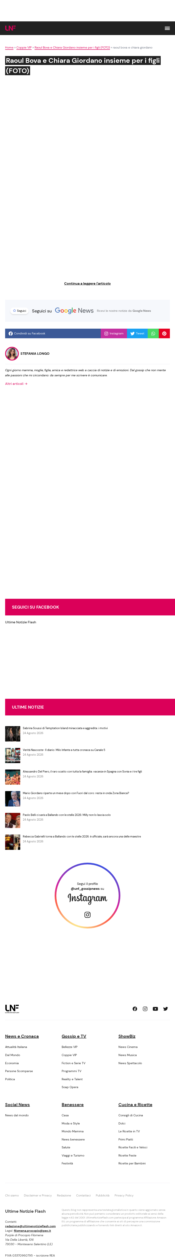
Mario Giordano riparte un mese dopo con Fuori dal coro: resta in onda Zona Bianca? (76, 793)
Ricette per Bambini (132, 1163)
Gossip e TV (74, 1036)
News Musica (127, 1055)
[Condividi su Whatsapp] (153, 333)
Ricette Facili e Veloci (132, 1147)
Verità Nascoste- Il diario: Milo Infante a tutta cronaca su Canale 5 (64, 750)
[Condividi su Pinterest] (164, 333)
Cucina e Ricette (135, 1104)
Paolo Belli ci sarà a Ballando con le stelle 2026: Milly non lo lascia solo (67, 815)
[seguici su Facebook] (135, 1009)
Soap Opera (70, 1087)
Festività (67, 1163)
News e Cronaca (22, 1036)
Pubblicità (102, 1195)
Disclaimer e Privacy (38, 1195)
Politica (10, 1079)
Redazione (64, 1195)
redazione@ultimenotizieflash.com (30, 1226)
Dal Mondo (12, 1055)
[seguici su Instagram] (145, 1009)
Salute (66, 1147)
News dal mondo (17, 1115)
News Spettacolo (130, 1063)
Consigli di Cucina (130, 1115)
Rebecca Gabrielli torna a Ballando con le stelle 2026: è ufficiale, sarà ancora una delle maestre (82, 836)
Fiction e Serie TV (73, 1063)
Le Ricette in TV (129, 1131)
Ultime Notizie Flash (20, 622)
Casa (65, 1115)
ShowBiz (127, 1036)
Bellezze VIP (69, 1047)
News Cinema (128, 1047)
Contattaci (83, 1195)
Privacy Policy (124, 1195)
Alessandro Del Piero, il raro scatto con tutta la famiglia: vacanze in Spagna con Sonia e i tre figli (82, 771)
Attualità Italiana (16, 1047)
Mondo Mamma (73, 1131)
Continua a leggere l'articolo (87, 283)
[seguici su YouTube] (155, 1009)
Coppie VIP (24, 47)
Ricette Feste (127, 1155)
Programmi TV (71, 1071)
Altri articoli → (16, 383)
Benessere (73, 1104)
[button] (167, 28)
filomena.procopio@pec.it (32, 1231)
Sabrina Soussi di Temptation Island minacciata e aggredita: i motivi (65, 728)
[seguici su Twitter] (165, 1009)
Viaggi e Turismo (73, 1155)
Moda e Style (71, 1123)
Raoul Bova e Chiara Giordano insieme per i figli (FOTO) (72, 47)
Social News (17, 1104)
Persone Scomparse (19, 1071)
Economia (12, 1063)
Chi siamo (12, 1195)
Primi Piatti (125, 1139)
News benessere (73, 1139)
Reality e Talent (72, 1079)
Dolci (121, 1123)
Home (9, 47)
